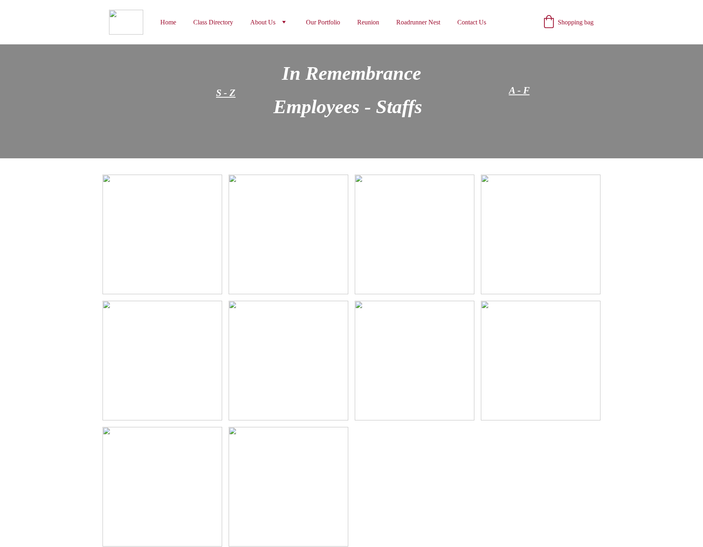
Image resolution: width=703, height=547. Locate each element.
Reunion (368, 22)
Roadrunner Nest (418, 22)
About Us (262, 22)
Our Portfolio (323, 22)
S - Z (226, 93)
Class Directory (213, 22)
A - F (519, 90)
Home (168, 22)
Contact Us (471, 22)
